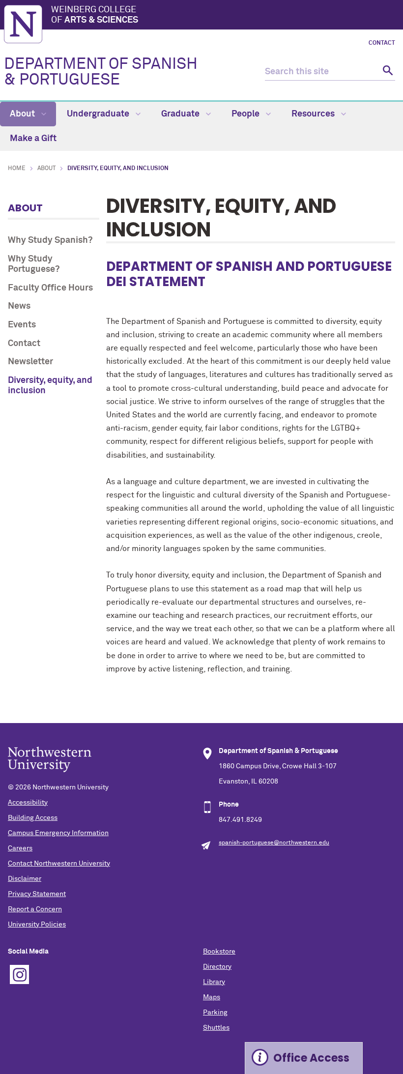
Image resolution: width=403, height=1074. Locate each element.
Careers (20, 848)
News (19, 306)
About (23, 114)
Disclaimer (24, 878)
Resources (314, 114)
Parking (215, 1012)
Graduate (181, 114)
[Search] (386, 72)
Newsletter (30, 361)
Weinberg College (94, 15)
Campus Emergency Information (58, 833)
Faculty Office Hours (50, 288)
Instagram (19, 974)
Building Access (33, 817)
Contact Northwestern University (59, 863)
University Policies (37, 924)
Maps (211, 997)
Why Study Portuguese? (33, 264)
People (246, 114)
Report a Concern (35, 909)
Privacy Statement (37, 894)
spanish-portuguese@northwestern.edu (274, 843)
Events (22, 324)
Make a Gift (33, 138)
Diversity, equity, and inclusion (50, 386)
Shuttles (216, 1027)
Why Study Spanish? (50, 240)
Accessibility (28, 802)
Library (214, 982)
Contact (382, 43)
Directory (217, 966)
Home (17, 169)
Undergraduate (99, 114)
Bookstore (219, 951)
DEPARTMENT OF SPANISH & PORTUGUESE (101, 72)
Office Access (311, 1058)
